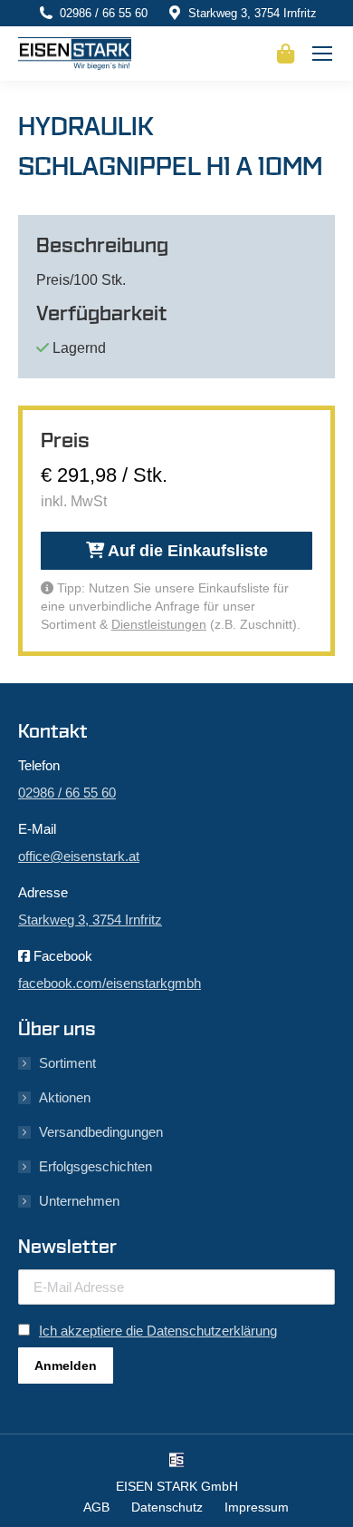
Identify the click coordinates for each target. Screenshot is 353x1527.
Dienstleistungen (158, 624)
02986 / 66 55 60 (104, 13)
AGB (96, 1507)
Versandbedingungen (101, 1132)
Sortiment (67, 1063)
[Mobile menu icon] (322, 53)
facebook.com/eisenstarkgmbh (109, 983)
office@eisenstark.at (78, 856)
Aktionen (65, 1097)
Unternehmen (79, 1201)
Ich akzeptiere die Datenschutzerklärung (158, 1330)
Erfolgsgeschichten (95, 1166)
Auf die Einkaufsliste (186, 551)
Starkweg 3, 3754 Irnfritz (252, 13)
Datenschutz (167, 1507)
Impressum (256, 1507)
